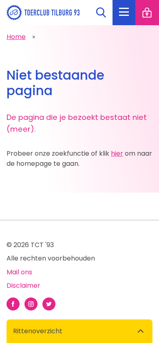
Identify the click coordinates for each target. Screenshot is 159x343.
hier (117, 153)
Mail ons (19, 272)
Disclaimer (23, 285)
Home (16, 36)
